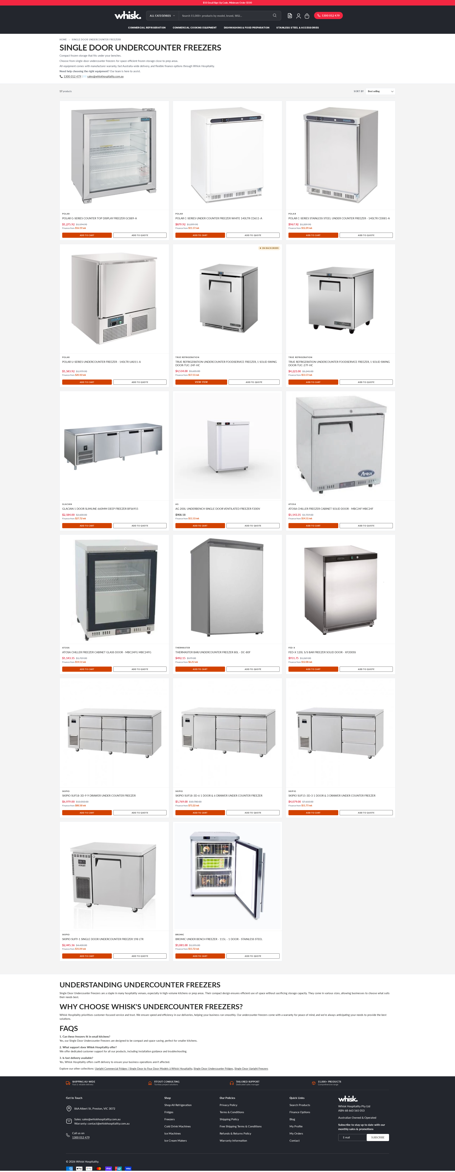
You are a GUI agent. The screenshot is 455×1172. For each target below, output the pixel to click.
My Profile (296, 1126)
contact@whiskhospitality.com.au (109, 1123)
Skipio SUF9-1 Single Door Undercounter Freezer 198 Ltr (102, 939)
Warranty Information (233, 1140)
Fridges (168, 1112)
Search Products (300, 1105)
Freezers (169, 1119)
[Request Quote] (290, 15)
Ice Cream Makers (175, 1140)
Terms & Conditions (232, 1112)
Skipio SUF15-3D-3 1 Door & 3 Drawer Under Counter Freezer (331, 795)
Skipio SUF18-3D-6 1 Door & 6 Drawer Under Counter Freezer (218, 795)
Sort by (359, 91)
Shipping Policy (229, 1119)
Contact (295, 1140)
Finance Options (300, 1112)
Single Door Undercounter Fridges (213, 1068)
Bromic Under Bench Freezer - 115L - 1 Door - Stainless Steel (219, 939)
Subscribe (377, 1137)
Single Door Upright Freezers (251, 1068)
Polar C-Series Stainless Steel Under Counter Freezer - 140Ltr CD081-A (339, 218)
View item (201, 382)
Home (63, 39)
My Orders (296, 1133)
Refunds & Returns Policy (235, 1133)
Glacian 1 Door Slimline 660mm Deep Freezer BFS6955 (100, 508)
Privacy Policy (228, 1105)
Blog (292, 1119)
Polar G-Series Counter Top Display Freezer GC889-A (99, 218)
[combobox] (230, 15)
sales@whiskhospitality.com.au (105, 76)
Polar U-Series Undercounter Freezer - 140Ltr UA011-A (101, 361)
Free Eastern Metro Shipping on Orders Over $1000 (227, 2)
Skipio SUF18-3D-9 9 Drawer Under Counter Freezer (99, 795)
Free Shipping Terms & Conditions (241, 1126)
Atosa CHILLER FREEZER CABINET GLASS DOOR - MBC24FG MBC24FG (106, 652)
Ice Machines (172, 1133)
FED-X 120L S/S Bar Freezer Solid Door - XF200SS (322, 652)
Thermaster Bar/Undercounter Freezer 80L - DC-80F (212, 652)
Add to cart (87, 235)
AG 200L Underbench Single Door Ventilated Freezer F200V (217, 508)
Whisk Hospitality (87, 1161)
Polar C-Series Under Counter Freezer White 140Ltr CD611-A (218, 218)
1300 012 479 (72, 76)
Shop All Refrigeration (178, 1105)
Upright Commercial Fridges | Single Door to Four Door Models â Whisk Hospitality (143, 1068)
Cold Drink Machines (177, 1126)
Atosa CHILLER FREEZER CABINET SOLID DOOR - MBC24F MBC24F (330, 508)
